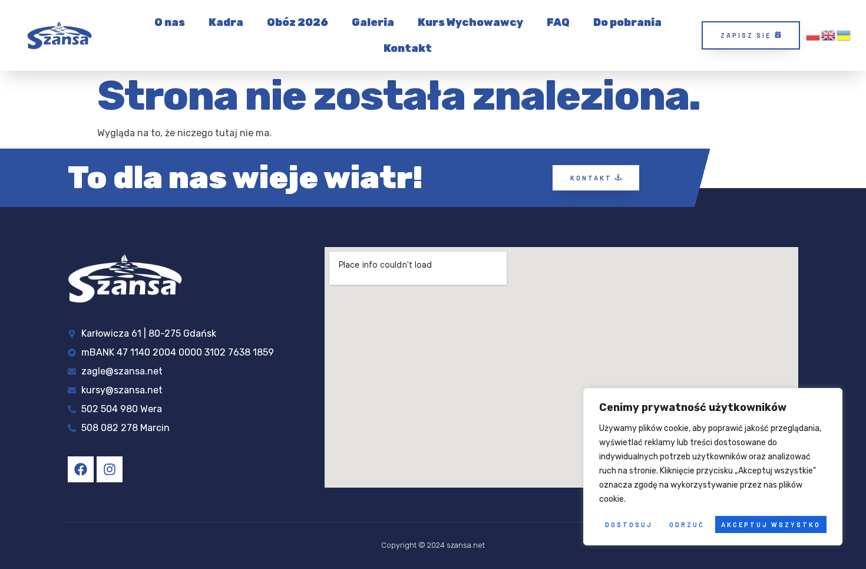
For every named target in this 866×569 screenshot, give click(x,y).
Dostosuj (629, 524)
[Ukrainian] (844, 35)
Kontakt (408, 48)
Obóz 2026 (297, 22)
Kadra (226, 22)
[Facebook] (81, 469)
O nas (169, 22)
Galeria (373, 22)
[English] (829, 35)
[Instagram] (110, 469)
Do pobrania (627, 22)
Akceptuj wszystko (771, 524)
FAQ (558, 22)
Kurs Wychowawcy (470, 22)
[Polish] (813, 35)
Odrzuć (687, 524)
